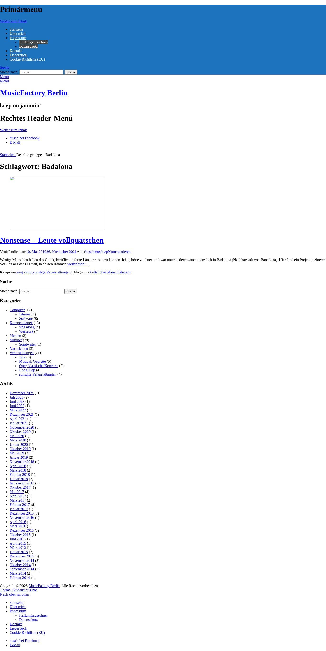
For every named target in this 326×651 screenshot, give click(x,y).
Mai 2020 (17, 436)
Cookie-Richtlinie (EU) (27, 59)
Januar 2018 (19, 479)
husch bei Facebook (25, 138)
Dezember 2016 (22, 513)
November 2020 (22, 427)
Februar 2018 (20, 474)
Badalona (108, 272)
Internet (25, 314)
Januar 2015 (19, 552)
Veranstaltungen (22, 353)
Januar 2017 (19, 509)
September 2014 (22, 569)
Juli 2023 (16, 397)
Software (26, 318)
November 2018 (22, 462)
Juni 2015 (17, 539)
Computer (17, 310)
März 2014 (18, 573)
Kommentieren (119, 252)
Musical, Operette (32, 361)
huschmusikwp (96, 252)
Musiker (16, 340)
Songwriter (27, 344)
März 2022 (18, 410)
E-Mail (15, 142)
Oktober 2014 (20, 565)
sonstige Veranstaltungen (51, 272)
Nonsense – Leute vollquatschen (52, 240)
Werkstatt (26, 331)
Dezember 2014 (22, 556)
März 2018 (18, 470)
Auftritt (94, 272)
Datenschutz (28, 46)
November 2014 (22, 560)
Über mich (18, 34)
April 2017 (18, 496)
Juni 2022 (17, 406)
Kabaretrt (123, 272)
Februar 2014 (20, 578)
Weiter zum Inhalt (13, 21)
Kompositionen (21, 323)
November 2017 (22, 483)
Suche (4, 67)
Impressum (18, 38)
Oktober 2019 (20, 449)
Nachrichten (19, 348)
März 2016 (18, 526)
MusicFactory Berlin (34, 92)
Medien (15, 336)
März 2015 (18, 548)
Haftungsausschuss (33, 42)
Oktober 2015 (20, 535)
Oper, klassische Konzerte (38, 366)
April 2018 (18, 466)
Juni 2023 (17, 401)
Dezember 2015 (22, 530)
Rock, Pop (27, 370)
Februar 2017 (20, 505)
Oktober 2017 (20, 487)
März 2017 (18, 500)
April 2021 (18, 419)
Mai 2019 (17, 453)
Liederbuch (18, 55)
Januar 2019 (19, 457)
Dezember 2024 (22, 393)
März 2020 (18, 440)
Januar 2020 (19, 444)
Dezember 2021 (22, 414)
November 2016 (22, 517)
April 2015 (18, 543)
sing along (24, 272)
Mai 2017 (17, 492)
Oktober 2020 (20, 432)
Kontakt (16, 51)
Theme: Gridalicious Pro (18, 590)
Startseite (16, 29)
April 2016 (18, 522)
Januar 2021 (19, 423)
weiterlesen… (77, 264)
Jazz (22, 357)
